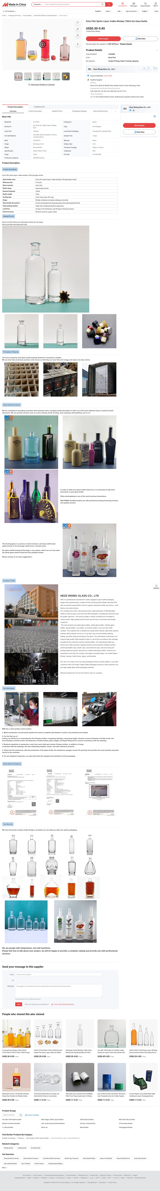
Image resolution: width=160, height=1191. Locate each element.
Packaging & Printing (14, 15)
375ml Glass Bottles (125, 1123)
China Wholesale (71, 1175)
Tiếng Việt (130, 1178)
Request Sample (126, 44)
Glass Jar (44, 1127)
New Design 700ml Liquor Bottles (52, 1119)
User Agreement (92, 1182)
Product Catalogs (33, 1115)
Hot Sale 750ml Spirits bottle (11, 1119)
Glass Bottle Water (89, 1158)
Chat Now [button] (142, 39)
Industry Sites (94, 1175)
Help (118, 11)
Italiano (69, 1178)
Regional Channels (105, 1175)
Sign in (155, 6)
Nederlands (84, 1178)
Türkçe (122, 1178)
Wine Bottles (84, 1127)
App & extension (131, 11)
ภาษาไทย (115, 1178)
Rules (156, 11)
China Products (37, 1175)
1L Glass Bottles (7, 1127)
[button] (111, 111)
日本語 (104, 1178)
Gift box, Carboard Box (87, 1123)
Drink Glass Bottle (140, 1158)
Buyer (108, 11)
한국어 (98, 1178)
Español (36, 1178)
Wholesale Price (83, 1175)
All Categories (9, 11)
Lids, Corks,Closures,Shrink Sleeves (53, 1123)
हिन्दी (109, 1178)
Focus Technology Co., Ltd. (66, 1182)
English (29, 1178)
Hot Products (27, 1175)
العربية (91, 1178)
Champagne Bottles (125, 1127)
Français (51, 1178)
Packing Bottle (27, 15)
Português (44, 1178)
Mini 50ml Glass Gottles (127, 1119)
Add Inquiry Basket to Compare (43, 84)
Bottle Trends (39, 1163)
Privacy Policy (112, 1182)
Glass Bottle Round (123, 1158)
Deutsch (76, 1178)
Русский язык (60, 1178)
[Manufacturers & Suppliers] (14, 4)
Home (4, 15)
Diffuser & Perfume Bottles (11, 1123)
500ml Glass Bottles (86, 1119)
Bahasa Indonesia (140, 1178)
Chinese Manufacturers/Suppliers (54, 1175)
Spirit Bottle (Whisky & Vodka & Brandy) (45, 15)
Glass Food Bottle (106, 1158)
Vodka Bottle (22, 1148)
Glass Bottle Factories (30, 1158)
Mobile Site (127, 1175)
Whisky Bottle (63, 15)
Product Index (118, 1175)
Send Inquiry (103, 39)
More (4, 1168)
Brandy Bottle (35, 1148)
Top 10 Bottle (25, 1163)
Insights (135, 1175)
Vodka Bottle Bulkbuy (55, 1163)
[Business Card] (155, 116)
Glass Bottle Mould (10, 1163)
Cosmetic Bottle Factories (51, 1158)
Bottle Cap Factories (71, 1158)
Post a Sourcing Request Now (62, 1004)
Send (18, 1004)
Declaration (102, 1182)
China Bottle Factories (11, 1158)
